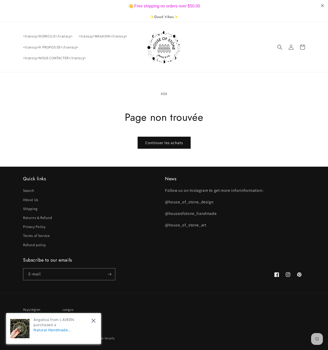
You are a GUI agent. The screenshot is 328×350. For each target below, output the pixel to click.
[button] (279, 47)
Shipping (30, 208)
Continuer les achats (164, 142)
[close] (93, 320)
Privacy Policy (34, 226)
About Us (30, 199)
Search (28, 190)
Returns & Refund (37, 217)
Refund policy (34, 245)
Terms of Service (36, 235)
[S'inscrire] (109, 274)
